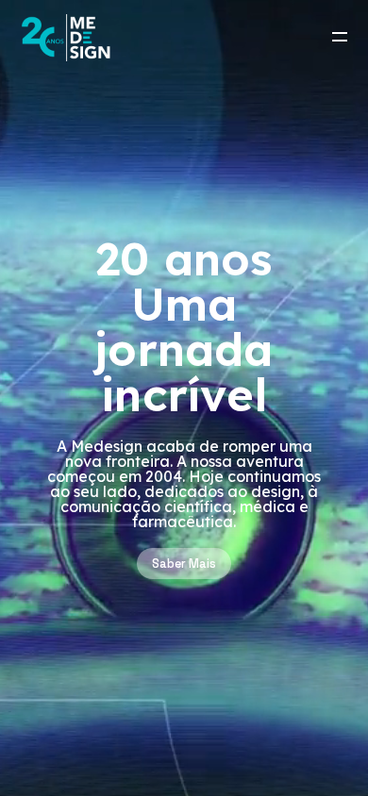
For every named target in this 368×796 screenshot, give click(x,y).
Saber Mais (184, 564)
